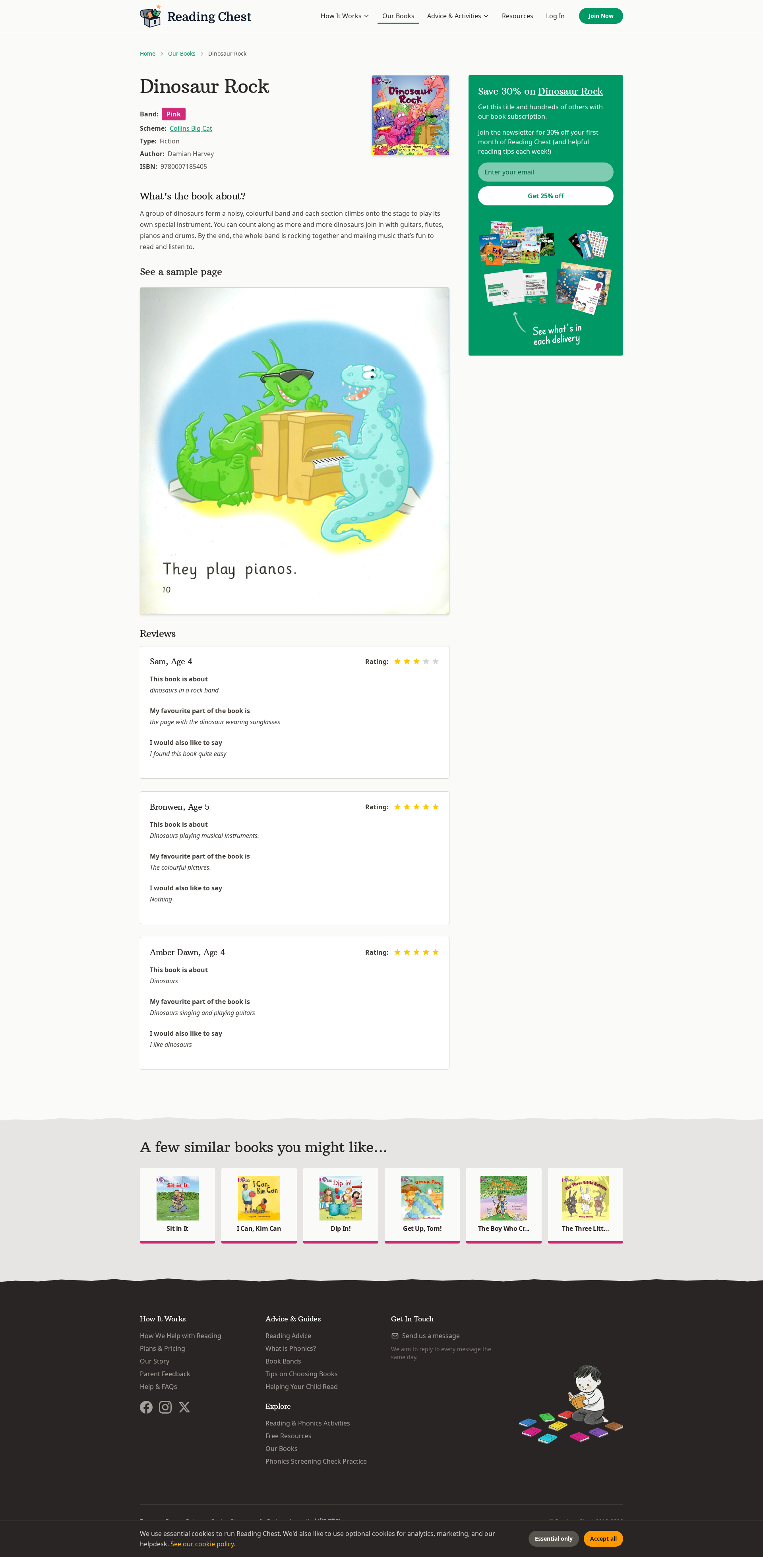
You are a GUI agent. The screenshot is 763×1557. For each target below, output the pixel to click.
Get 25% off (546, 195)
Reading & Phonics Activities (307, 1423)
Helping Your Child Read (301, 1386)
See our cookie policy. (202, 1544)
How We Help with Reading (180, 1335)
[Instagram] (165, 1407)
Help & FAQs (158, 1386)
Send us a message (431, 1335)
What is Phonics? (290, 1348)
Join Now (601, 15)
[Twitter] (184, 1407)
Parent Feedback (165, 1373)
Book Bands (283, 1361)
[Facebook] (146, 1407)
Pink (174, 114)
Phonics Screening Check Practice (316, 1461)
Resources (517, 16)
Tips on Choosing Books (301, 1373)
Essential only (554, 1538)
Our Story (154, 1361)
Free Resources (288, 1435)
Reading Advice (288, 1335)
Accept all (603, 1538)
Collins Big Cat (191, 128)
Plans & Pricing (162, 1348)
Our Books (398, 16)
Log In (555, 16)
